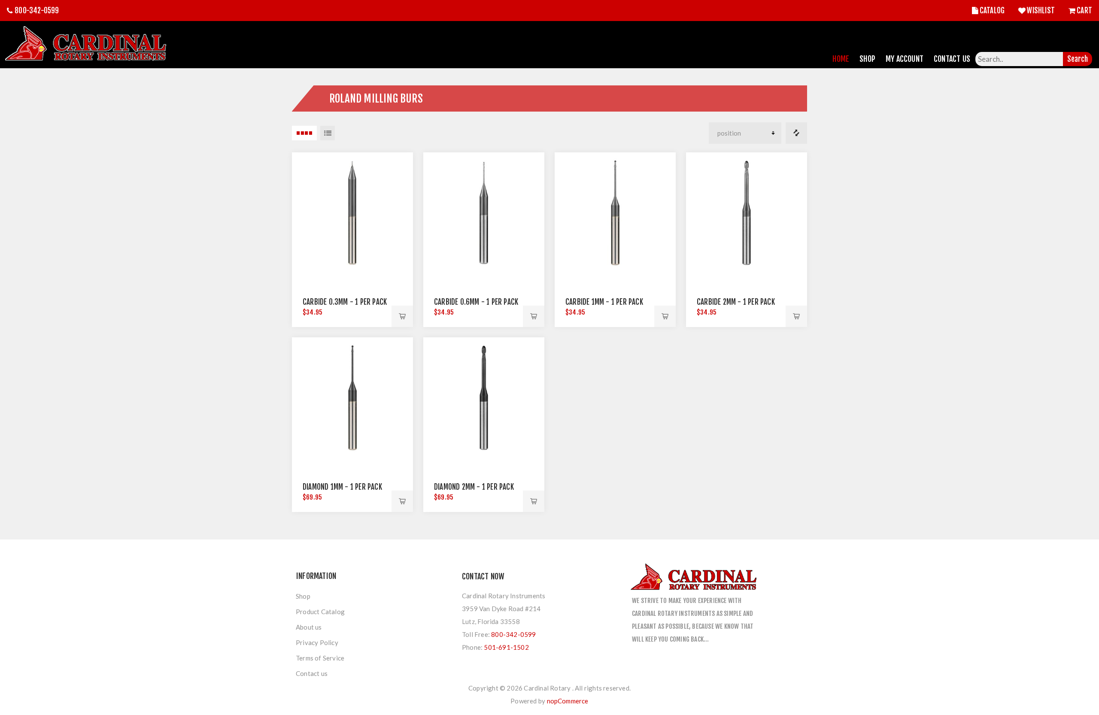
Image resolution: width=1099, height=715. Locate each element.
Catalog (992, 10)
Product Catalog (320, 611)
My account (904, 59)
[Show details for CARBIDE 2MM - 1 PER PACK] (746, 212)
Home (840, 59)
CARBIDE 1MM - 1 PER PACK (604, 301)
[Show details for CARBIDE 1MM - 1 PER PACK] (615, 212)
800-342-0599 (37, 10)
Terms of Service (320, 658)
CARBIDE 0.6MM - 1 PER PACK (476, 301)
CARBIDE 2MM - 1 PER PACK (736, 301)
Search (1077, 59)
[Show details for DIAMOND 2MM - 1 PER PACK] (483, 397)
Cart (1084, 10)
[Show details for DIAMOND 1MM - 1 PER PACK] (352, 397)
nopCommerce (568, 701)
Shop (867, 59)
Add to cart (402, 316)
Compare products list (796, 133)
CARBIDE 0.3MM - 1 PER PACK (345, 301)
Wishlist (1041, 10)
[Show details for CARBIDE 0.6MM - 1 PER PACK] (483, 212)
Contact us (312, 673)
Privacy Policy (317, 642)
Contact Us (952, 59)
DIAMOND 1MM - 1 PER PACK (342, 486)
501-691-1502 (506, 647)
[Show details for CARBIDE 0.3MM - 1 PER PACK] (352, 212)
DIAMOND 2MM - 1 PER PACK (474, 486)
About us (309, 627)
